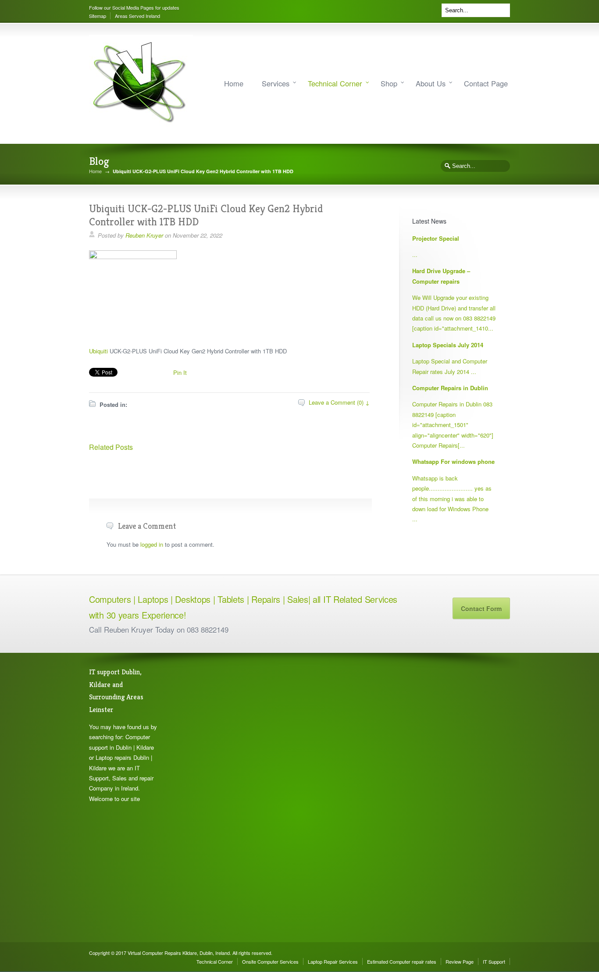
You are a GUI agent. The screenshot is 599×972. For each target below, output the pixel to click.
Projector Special (435, 238)
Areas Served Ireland (137, 15)
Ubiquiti (98, 351)
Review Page (460, 961)
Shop (389, 83)
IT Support (494, 961)
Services (275, 83)
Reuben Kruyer (144, 235)
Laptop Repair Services (333, 961)
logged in (151, 544)
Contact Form (481, 608)
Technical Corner (335, 83)
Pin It (180, 372)
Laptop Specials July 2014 (447, 345)
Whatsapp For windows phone (453, 461)
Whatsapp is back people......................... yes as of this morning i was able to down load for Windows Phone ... (452, 498)
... (414, 254)
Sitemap (97, 15)
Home (233, 83)
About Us (431, 83)
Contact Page (486, 83)
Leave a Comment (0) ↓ (339, 402)
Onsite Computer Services (270, 961)
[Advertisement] (212, 797)
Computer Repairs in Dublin (450, 388)
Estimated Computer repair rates (401, 961)
